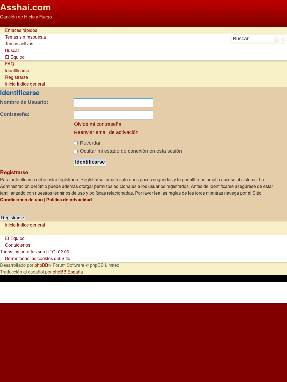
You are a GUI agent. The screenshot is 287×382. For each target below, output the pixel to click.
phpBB (41, 265)
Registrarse (12, 217)
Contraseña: (14, 114)
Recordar (89, 143)
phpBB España (68, 271)
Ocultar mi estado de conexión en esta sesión (130, 151)
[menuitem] (23, 37)
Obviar (6, 23)
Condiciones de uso (21, 199)
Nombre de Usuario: (24, 102)
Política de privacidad (69, 199)
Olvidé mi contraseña (97, 124)
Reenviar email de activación (106, 132)
